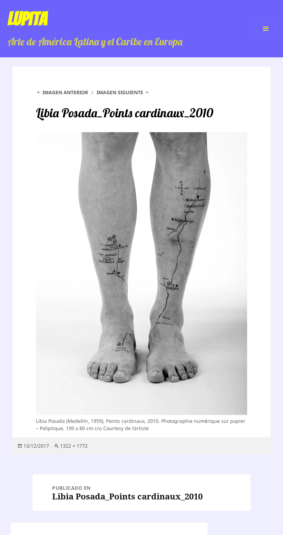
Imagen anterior (65, 92)
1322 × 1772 (74, 445)
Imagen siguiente (120, 92)
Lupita (27, 19)
